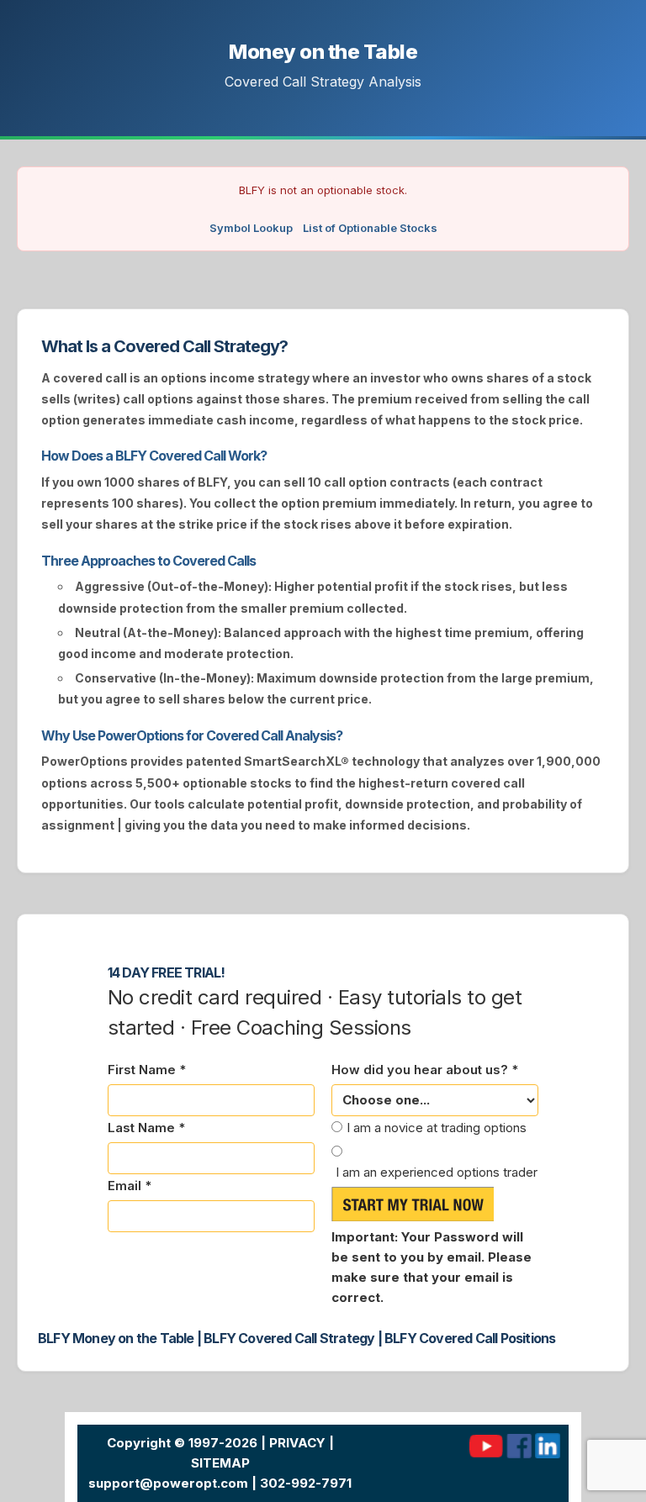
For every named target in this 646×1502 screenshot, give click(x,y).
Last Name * (146, 1128)
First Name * (147, 1070)
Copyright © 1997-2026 (182, 1443)
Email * (129, 1186)
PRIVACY (297, 1443)
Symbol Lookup (251, 228)
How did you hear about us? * (424, 1070)
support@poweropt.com (168, 1483)
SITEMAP (220, 1463)
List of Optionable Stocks (370, 228)
